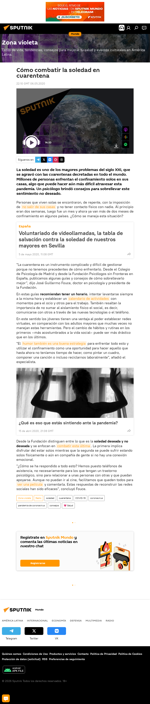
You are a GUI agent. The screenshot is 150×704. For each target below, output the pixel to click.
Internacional (37, 620)
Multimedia (94, 620)
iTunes (125, 129)
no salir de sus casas (38, 207)
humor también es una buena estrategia (54, 343)
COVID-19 (80, 498)
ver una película (29, 484)
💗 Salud (68, 505)
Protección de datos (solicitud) (21, 659)
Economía (59, 620)
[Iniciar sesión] (128, 28)
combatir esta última (73, 446)
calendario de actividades (89, 298)
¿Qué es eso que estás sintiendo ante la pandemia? (68, 422)
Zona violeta (24, 498)
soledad (50, 498)
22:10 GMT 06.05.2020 (30, 83)
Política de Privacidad (103, 654)
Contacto (83, 654)
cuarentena (65, 498)
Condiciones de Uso (35, 654)
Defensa (76, 620)
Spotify (125, 144)
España (25, 226)
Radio (38, 498)
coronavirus (96, 498)
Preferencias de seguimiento (67, 659)
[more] (129, 254)
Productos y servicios (62, 654)
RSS (44, 659)
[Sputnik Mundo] (19, 31)
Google (125, 137)
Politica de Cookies (130, 654)
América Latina (12, 620)
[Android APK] (14, 670)
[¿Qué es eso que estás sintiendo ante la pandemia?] (75, 393)
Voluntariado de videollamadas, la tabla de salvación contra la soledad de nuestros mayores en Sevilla (71, 239)
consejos (54, 505)
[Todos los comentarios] (6, 698)
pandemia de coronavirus (31, 505)
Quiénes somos (11, 654)
